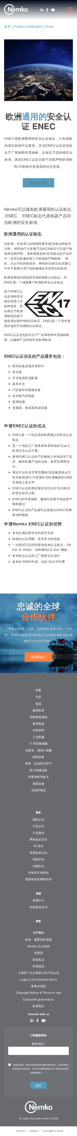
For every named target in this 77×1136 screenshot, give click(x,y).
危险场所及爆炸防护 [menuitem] (38, 879)
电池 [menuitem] (38, 704)
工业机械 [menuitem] (39, 737)
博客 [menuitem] (38, 921)
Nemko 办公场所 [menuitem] (38, 946)
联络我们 (38, 656)
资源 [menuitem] (38, 893)
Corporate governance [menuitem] (38, 999)
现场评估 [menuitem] (39, 859)
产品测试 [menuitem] (39, 833)
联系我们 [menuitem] (39, 1006)
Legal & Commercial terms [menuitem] (38, 979)
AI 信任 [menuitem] (38, 846)
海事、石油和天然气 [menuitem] (38, 763)
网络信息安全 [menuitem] (38, 839)
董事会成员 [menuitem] (38, 986)
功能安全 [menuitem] (39, 866)
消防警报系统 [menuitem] (38, 717)
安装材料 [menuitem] (39, 730)
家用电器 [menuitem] (39, 723)
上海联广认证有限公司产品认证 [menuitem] (38, 973)
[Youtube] (53, 9)
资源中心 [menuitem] (39, 900)
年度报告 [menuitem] (39, 966)
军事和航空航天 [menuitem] (38, 777)
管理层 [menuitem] (38, 953)
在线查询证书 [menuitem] (38, 907)
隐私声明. (46, 1072)
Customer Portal (53, 1131)
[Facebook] (47, 9)
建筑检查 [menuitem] (39, 710)
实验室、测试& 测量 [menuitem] (38, 750)
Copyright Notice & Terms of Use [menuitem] (38, 992)
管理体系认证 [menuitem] (38, 853)
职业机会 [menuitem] (39, 959)
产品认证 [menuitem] (39, 826)
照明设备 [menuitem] (39, 757)
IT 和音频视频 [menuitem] (38, 743)
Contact (34, 1131)
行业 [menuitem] (38, 690)
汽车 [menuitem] (38, 697)
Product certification (28, 26)
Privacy (21, 1131)
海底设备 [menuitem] (39, 783)
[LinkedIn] (41, 9)
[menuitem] (38, 802)
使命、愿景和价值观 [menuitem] (38, 939)
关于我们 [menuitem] (38, 932)
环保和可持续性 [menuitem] (38, 872)
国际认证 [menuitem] (39, 819)
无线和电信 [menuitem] (38, 790)
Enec (50, 26)
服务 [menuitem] (38, 812)
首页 (7, 26)
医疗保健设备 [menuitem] (38, 770)
